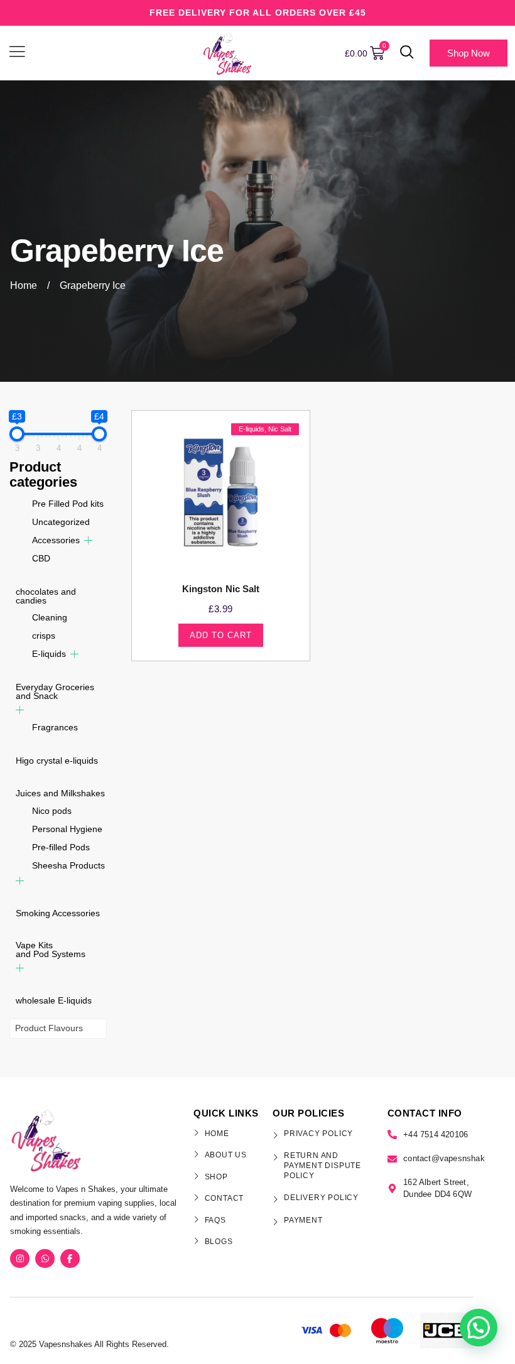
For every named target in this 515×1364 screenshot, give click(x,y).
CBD (41, 558)
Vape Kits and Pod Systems (50, 949)
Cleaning (49, 617)
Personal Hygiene (67, 829)
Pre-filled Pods (61, 847)
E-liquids (49, 654)
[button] (407, 53)
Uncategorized (61, 522)
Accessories (56, 540)
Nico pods (52, 811)
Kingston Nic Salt (221, 588)
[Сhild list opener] (88, 540)
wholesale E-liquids (54, 1000)
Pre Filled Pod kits (68, 504)
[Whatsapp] (45, 1259)
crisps (43, 636)
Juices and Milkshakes (60, 793)
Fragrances (55, 727)
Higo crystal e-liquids (57, 760)
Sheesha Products (68, 865)
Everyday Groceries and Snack (55, 691)
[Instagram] (20, 1259)
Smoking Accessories (58, 913)
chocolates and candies (46, 596)
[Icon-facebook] (70, 1259)
